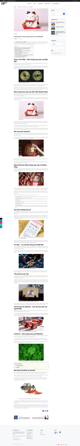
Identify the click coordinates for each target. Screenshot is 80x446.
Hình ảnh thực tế (47, 3)
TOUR (34, 3)
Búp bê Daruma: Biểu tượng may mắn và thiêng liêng (22, 50)
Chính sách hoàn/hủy (30, 438)
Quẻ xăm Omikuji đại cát (18, 51)
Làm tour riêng (42, 434)
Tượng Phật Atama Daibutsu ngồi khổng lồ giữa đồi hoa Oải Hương (60, 32)
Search (52, 10)
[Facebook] (55, 433)
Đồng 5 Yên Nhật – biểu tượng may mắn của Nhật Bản (23, 47)
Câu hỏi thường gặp (30, 433)
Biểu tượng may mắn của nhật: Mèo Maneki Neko (22, 48)
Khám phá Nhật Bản (56, 3)
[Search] (64, 14)
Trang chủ (29, 3)
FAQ (41, 433)
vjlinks (15, 38)
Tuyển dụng (28, 434)
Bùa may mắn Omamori (18, 49)
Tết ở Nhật (17, 367)
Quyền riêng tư (29, 437)
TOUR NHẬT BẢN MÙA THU (60, 22)
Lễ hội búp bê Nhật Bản (19, 365)
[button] (32, 46)
